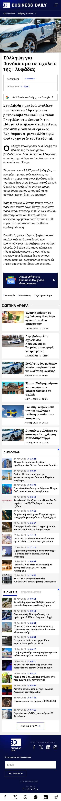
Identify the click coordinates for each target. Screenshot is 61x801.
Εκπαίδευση (25, 296)
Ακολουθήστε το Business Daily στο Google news (31, 280)
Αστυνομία (10, 296)
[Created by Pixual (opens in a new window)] (30, 788)
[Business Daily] (25, 5)
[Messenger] (35, 797)
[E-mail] (56, 797)
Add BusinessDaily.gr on (31, 97)
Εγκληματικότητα (44, 296)
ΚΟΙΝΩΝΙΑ (30, 79)
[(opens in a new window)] (5, 797)
